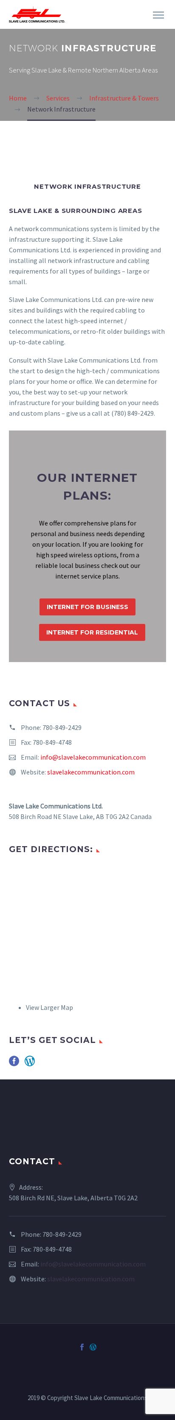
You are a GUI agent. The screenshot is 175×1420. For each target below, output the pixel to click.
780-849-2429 (62, 727)
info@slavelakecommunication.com (93, 757)
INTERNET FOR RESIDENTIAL (92, 632)
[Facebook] (82, 1347)
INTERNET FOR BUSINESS (87, 607)
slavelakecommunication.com (91, 772)
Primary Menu (158, 15)
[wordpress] (30, 1064)
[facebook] (14, 1064)
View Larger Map (49, 1007)
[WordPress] (93, 1347)
